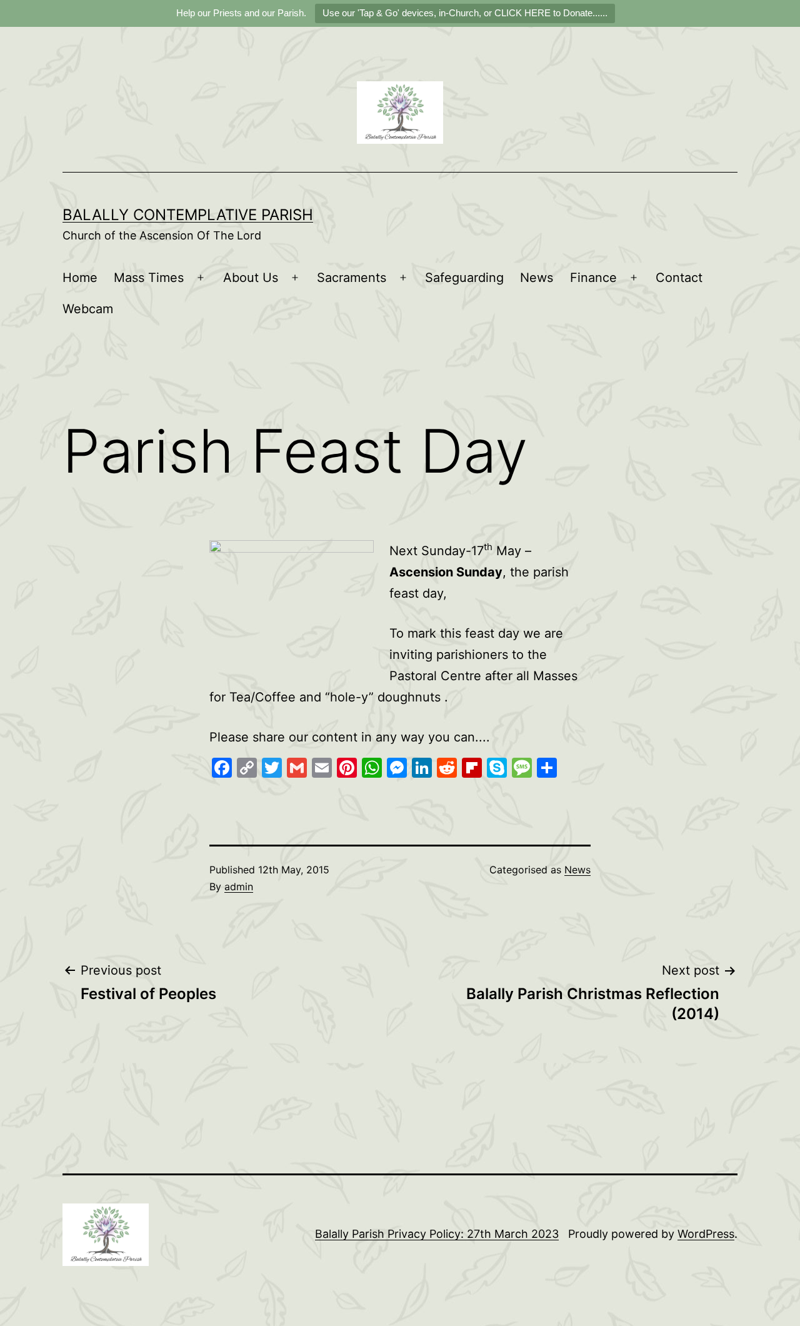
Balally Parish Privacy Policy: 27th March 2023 (437, 1233)
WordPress (706, 1233)
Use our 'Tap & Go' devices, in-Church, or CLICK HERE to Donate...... (465, 13)
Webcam (87, 308)
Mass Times (149, 277)
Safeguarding (464, 277)
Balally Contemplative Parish (187, 215)
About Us (250, 277)
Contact (679, 277)
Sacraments (351, 277)
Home (80, 277)
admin (238, 886)
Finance (593, 277)
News (536, 277)
